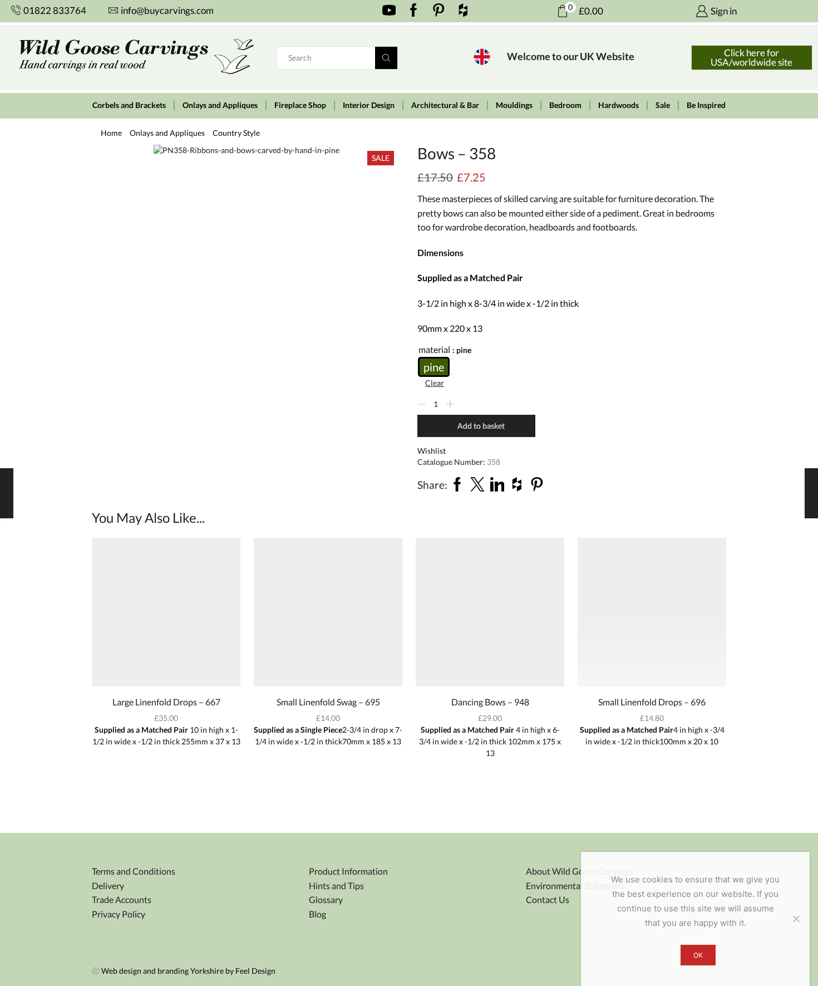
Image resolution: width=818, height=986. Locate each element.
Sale (663, 105)
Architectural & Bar (445, 105)
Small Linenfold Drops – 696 (652, 701)
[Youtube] (389, 11)
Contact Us (547, 899)
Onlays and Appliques (220, 105)
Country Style (236, 133)
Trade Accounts (121, 899)
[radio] (434, 367)
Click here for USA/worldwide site (751, 57)
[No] (795, 918)
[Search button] (386, 58)
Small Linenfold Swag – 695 (328, 701)
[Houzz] (463, 11)
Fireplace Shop (300, 105)
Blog (317, 914)
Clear (434, 382)
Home (111, 133)
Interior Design (369, 105)
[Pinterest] (439, 11)
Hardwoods (618, 105)
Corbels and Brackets (129, 105)
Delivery (108, 885)
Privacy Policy (118, 914)
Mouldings (514, 105)
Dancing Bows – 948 (490, 701)
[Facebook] (414, 11)
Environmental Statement (575, 885)
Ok (698, 955)
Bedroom (565, 105)
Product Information (348, 871)
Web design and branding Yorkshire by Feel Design (188, 970)
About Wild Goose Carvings (579, 871)
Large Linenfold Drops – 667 (166, 701)
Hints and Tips (336, 885)
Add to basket (481, 425)
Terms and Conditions (133, 871)
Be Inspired (706, 105)
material (434, 349)
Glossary (326, 899)
